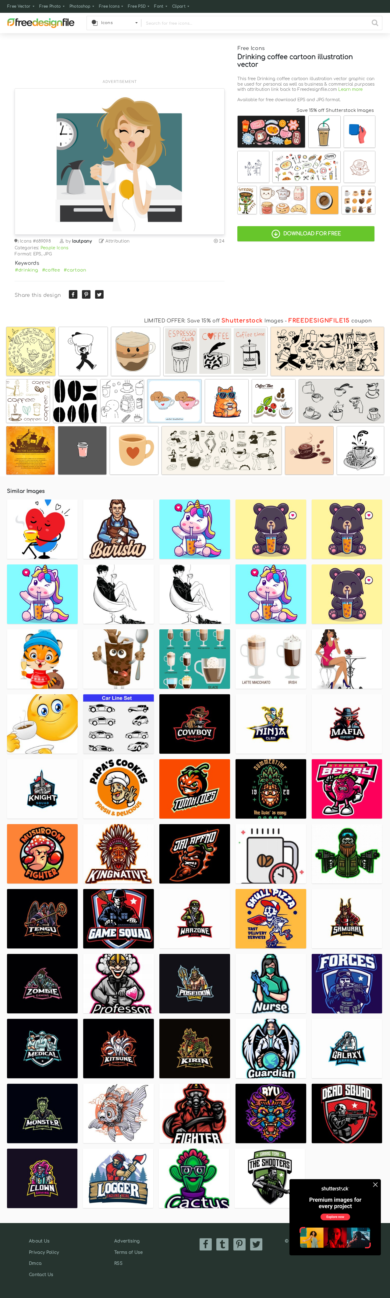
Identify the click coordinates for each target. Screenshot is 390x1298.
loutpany (82, 241)
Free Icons (109, 6)
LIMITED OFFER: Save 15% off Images (213, 321)
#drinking (26, 270)
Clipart (179, 6)
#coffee (51, 270)
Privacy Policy (44, 1252)
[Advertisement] (120, 60)
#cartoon (75, 270)
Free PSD (137, 6)
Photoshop (79, 6)
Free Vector (19, 6)
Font (158, 6)
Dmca (35, 1263)
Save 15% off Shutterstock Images (335, 110)
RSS (118, 1263)
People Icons (55, 248)
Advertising (127, 1241)
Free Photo (50, 6)
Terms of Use (128, 1252)
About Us (39, 1241)
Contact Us (41, 1274)
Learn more (350, 89)
